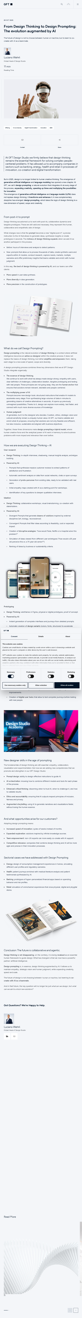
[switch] (31, 676)
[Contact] (22, 140)
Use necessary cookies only (15, 685)
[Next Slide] (75, 1310)
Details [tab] (41, 636)
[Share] (59, 140)
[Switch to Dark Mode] (68, 4)
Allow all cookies (67, 685)
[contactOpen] (14, 1036)
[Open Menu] (77, 4)
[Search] (62, 4)
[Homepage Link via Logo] (8, 4)
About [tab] (67, 636)
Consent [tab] (14, 636)
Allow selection (41, 685)
